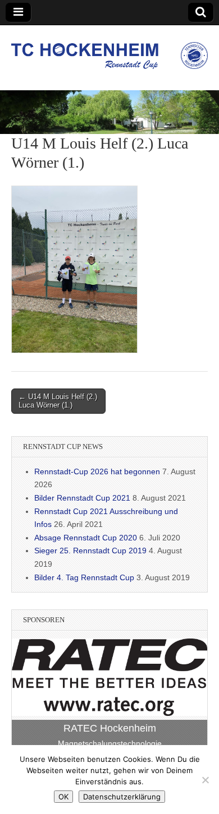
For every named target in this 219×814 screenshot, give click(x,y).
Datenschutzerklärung (122, 796)
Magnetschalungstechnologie (110, 743)
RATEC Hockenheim (109, 728)
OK (63, 796)
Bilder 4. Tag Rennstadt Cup (84, 577)
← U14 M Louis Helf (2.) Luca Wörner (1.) (58, 401)
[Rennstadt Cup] (109, 49)
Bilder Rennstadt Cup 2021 (82, 497)
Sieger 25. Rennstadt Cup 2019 (90, 550)
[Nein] (205, 779)
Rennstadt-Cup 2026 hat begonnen (97, 471)
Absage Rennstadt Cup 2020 (85, 537)
